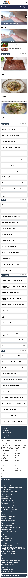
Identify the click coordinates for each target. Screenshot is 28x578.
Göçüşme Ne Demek (6, 489)
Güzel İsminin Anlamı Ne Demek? (9, 564)
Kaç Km (3, 472)
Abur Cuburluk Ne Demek (7, 532)
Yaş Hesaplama (5, 443)
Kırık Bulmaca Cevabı (7, 518)
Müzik (2, 468)
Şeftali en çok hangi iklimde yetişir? (16, 44)
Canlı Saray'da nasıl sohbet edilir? (9, 507)
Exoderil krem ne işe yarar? (8, 511)
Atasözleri (3, 467)
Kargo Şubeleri (4, 460)
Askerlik (3, 462)
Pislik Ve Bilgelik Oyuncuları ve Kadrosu (11, 527)
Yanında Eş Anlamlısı (6, 529)
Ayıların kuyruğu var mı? (7, 498)
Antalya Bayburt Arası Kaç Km (8, 553)
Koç (2, 7)
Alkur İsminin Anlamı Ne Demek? (9, 494)
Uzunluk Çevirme (5, 450)
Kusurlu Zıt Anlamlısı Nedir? (8, 505)
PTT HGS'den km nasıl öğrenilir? (9, 502)
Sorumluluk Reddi (5, 435)
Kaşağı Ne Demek (6, 496)
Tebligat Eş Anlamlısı (7, 542)
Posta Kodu (4, 453)
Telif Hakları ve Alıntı (6, 434)
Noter (16, 465)
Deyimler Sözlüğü (19, 462)
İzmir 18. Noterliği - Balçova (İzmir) (10, 543)
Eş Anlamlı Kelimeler (19, 457)
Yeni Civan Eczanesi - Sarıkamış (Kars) (10, 483)
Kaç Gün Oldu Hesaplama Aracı (21, 443)
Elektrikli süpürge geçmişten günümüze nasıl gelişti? (13, 531)
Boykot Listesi (18, 473)
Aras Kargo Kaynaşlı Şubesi (8, 558)
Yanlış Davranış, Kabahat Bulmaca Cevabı (11, 560)
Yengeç (16, 7)
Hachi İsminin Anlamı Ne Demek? (9, 566)
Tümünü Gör (23, 53)
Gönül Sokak (5, 503)
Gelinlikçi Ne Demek (6, 540)
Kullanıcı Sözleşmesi (6, 432)
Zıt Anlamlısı (18, 470)
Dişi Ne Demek (5, 513)
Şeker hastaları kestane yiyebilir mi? (16, 48)
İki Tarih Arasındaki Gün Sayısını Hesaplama (7, 446)
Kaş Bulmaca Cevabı (6, 556)
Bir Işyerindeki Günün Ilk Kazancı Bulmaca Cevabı (13, 523)
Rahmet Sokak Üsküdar (7, 538)
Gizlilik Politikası (5, 430)
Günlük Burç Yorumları (20, 445)
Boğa (6, 7)
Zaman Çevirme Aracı (20, 440)
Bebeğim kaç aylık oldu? (7, 448)
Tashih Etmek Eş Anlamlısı (8, 522)
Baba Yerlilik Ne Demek (7, 555)
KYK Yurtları (4, 458)
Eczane (16, 458)
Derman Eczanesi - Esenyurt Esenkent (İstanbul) (13, 493)
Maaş (16, 450)
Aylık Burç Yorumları (19, 448)
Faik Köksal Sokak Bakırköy (8, 485)
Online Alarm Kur (5, 442)
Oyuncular (17, 467)
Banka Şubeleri (18, 472)
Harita (16, 468)
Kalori (2, 473)
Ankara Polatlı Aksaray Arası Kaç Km (10, 562)
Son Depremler (4, 455)
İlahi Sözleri (17, 453)
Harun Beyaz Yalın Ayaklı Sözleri (9, 509)
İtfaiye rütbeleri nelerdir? (7, 569)
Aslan (21, 7)
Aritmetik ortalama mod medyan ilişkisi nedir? (12, 487)
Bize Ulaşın (4, 437)
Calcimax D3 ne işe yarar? (8, 567)
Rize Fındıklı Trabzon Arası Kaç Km (10, 491)
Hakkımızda (4, 428)
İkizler (11, 7)
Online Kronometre (5, 440)
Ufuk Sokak (4, 536)
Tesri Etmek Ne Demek (7, 545)
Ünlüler (3, 470)
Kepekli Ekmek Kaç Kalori (7, 500)
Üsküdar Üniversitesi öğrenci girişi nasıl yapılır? (12, 534)
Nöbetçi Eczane (5, 457)
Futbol (2, 465)
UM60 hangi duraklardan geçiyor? (9, 520)
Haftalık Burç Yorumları (20, 447)
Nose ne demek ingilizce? (7, 525)
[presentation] (2, 16)
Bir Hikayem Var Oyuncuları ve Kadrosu (11, 514)
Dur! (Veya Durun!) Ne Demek (8, 551)
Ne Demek (17, 455)
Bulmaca (17, 460)
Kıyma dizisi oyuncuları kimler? (9, 516)
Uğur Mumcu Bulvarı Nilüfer (8, 571)
